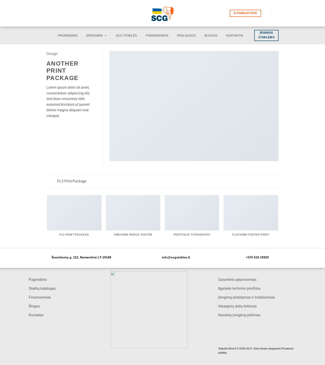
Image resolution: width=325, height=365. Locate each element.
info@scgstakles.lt (176, 257)
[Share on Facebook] (49, 126)
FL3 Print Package (71, 181)
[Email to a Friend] (60, 126)
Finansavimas (157, 35)
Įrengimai (94, 35)
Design (52, 54)
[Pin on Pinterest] (65, 126)
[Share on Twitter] (54, 126)
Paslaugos (186, 35)
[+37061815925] (276, 13)
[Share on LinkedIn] (71, 126)
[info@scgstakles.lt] (266, 13)
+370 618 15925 (257, 257)
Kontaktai (234, 35)
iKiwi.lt (232, 348)
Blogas (211, 35)
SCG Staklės (126, 35)
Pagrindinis (68, 35)
